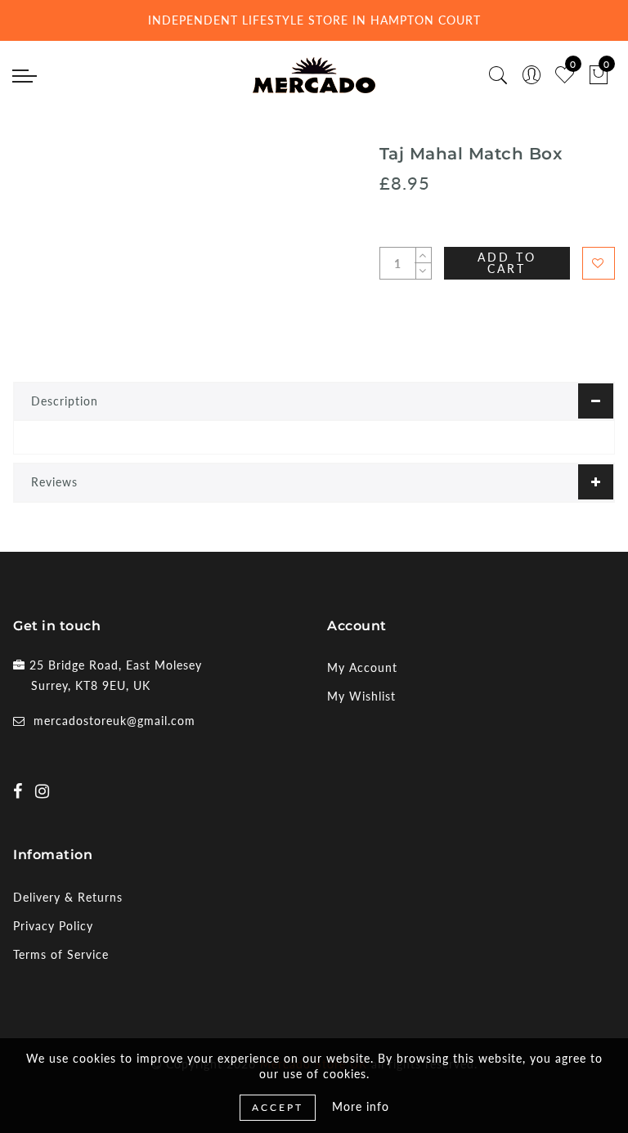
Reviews (54, 482)
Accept (277, 1107)
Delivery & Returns (68, 897)
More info (360, 1106)
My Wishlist (361, 696)
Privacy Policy (53, 926)
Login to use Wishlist (598, 263)
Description (64, 401)
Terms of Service (61, 954)
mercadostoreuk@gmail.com (114, 721)
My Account (362, 667)
